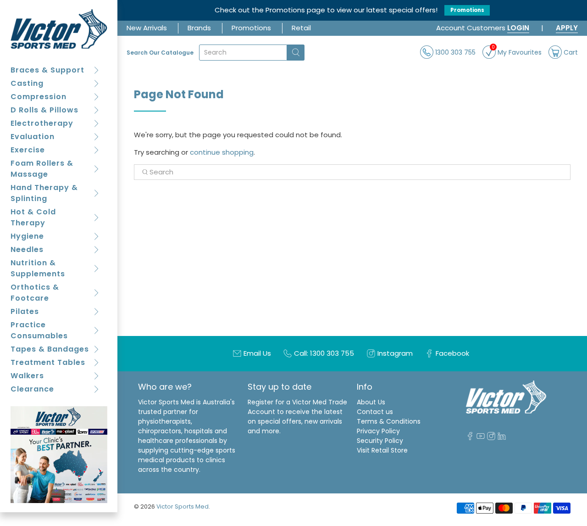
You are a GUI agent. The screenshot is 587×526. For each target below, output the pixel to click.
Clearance (32, 389)
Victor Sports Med (182, 506)
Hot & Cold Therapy (33, 217)
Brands (199, 28)
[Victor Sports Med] (59, 29)
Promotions (467, 10)
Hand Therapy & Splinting (44, 193)
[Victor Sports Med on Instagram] (491, 437)
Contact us (375, 411)
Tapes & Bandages (50, 349)
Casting (27, 83)
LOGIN (518, 28)
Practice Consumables (39, 330)
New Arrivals (147, 28)
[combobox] (243, 53)
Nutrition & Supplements (38, 268)
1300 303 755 (454, 51)
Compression (38, 96)
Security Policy (380, 440)
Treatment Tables (48, 362)
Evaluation (33, 136)
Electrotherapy (42, 123)
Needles (27, 249)
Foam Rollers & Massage (42, 168)
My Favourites (517, 51)
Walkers (27, 375)
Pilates (25, 311)
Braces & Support (47, 70)
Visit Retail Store (382, 450)
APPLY (567, 28)
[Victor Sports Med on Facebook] (470, 437)
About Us (371, 402)
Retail (301, 28)
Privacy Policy (378, 431)
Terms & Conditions (389, 421)
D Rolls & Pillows (44, 110)
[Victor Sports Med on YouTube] (480, 437)
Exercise (28, 150)
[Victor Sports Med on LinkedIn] (502, 437)
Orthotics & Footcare (35, 292)
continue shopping (222, 152)
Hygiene (27, 236)
